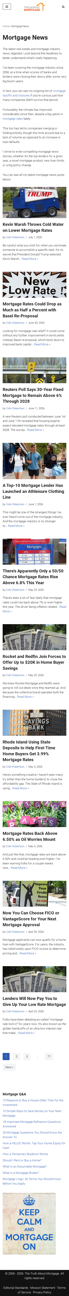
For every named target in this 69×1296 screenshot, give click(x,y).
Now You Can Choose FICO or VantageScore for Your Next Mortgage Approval (31, 919)
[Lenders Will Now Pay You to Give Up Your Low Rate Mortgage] (34, 979)
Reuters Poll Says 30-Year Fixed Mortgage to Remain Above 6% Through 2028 (33, 395)
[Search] (63, 6)
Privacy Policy (42, 1292)
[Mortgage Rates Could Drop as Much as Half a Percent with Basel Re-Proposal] (34, 285)
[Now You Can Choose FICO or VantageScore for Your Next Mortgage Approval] (34, 894)
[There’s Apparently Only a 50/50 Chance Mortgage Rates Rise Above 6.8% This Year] (34, 552)
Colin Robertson (15, 237)
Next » (9, 1067)
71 (49, 1056)
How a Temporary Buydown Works (25, 1154)
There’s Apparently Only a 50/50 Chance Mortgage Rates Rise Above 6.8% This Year (33, 577)
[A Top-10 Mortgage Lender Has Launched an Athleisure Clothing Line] (34, 461)
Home (6, 26)
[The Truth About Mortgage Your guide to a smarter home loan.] (34, 6)
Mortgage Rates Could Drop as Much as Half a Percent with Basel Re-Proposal (32, 310)
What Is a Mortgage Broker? (21, 1173)
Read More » (30, 259)
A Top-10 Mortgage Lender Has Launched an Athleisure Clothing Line (33, 491)
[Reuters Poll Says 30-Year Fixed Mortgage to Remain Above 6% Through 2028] (34, 370)
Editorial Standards (15, 1287)
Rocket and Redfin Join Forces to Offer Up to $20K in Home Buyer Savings (34, 662)
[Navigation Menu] (7, 7)
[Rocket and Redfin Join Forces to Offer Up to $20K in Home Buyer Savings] (34, 637)
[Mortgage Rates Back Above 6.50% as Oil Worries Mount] (34, 814)
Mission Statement (42, 1287)
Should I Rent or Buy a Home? (22, 1160)
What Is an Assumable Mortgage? (25, 1166)
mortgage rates (13, 118)
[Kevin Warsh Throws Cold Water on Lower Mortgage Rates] (34, 202)
